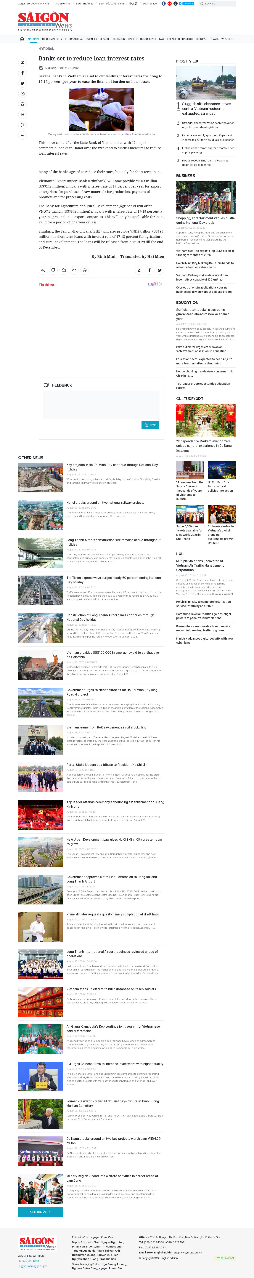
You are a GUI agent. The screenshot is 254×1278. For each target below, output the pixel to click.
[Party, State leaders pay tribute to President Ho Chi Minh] (40, 777)
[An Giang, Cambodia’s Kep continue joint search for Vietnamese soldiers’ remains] (40, 1039)
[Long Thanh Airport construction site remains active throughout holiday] (40, 553)
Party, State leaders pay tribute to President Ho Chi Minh (108, 765)
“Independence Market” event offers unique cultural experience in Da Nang (204, 445)
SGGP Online (63, 3)
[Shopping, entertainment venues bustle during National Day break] (206, 197)
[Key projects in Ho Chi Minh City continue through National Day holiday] (40, 477)
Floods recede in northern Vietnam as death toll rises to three (205, 162)
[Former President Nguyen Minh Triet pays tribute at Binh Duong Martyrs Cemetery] (40, 1114)
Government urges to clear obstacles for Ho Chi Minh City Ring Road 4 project (112, 692)
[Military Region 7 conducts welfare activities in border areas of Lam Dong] (40, 1189)
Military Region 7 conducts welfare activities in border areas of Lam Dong (112, 1178)
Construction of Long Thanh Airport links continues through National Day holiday (110, 617)
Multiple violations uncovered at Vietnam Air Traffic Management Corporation (200, 565)
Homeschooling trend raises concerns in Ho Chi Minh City (204, 373)
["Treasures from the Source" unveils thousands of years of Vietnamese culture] (190, 470)
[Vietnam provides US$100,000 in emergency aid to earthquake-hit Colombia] (40, 665)
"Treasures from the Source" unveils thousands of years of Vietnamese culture (189, 491)
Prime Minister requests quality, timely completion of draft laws (113, 914)
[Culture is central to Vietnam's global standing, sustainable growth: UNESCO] (222, 514)
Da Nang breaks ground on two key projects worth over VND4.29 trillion (113, 1141)
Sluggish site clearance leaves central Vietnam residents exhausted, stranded (206, 109)
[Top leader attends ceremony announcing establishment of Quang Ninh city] (40, 815)
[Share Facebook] (22, 73)
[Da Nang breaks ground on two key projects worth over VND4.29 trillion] (40, 1151)
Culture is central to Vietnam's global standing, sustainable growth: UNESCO (221, 535)
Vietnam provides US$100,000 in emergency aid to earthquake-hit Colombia (113, 655)
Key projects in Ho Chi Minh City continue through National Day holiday (112, 467)
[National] (22, 135)
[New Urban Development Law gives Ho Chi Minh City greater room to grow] (40, 852)
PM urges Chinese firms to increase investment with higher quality (115, 1064)
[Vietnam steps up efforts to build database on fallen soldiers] (40, 1002)
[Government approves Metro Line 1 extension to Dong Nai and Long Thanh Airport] (40, 889)
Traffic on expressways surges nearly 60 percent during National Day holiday (114, 580)
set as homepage (225, 1258)
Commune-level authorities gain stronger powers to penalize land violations (203, 616)
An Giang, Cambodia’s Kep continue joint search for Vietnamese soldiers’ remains (113, 1028)
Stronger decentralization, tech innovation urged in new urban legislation (208, 125)
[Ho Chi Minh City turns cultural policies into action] (222, 470)
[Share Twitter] (22, 83)
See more (38, 1212)
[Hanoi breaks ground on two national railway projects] (40, 515)
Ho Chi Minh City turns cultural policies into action (220, 486)
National (33, 38)
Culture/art (148, 38)
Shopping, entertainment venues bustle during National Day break (205, 220)
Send (153, 425)
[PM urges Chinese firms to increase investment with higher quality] (40, 1076)
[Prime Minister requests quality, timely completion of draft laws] (40, 927)
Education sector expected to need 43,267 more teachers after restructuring (204, 361)
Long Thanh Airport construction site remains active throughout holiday (114, 542)
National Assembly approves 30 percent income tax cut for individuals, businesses (208, 137)
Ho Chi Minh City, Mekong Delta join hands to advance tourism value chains (205, 265)
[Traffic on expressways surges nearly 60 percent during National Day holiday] (40, 590)
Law (161, 38)
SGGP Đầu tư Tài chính (111, 3)
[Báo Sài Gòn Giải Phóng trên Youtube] (169, 3)
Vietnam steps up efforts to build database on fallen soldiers (111, 989)
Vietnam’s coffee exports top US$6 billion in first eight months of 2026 (205, 253)
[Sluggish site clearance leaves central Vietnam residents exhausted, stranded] (206, 83)
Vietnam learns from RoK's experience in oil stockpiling (107, 727)
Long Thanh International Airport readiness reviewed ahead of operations (112, 954)
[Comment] (22, 125)
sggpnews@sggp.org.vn (33, 1266)
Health (104, 38)
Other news (30, 457)
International (74, 38)
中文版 (133, 3)
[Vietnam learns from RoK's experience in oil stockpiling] (40, 740)
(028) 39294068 (29, 1261)
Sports (132, 38)
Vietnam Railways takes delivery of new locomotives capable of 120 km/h (202, 277)
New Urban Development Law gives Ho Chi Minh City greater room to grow (114, 841)
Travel (214, 38)
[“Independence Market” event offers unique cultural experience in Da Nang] (206, 420)
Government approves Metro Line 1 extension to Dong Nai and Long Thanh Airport (112, 879)
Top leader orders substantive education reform (203, 386)
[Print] (22, 104)
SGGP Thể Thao (84, 3)
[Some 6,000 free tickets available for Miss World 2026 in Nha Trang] (190, 514)
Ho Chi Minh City (52, 38)
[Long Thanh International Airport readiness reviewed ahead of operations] (40, 964)
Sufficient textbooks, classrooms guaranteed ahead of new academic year (202, 314)
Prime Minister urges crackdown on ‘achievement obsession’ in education (201, 349)
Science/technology (180, 38)
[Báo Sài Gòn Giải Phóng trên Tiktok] (175, 3)
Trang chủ (22, 39)
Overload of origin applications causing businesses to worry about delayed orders (204, 289)
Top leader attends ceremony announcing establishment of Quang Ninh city (115, 804)
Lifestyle (201, 38)
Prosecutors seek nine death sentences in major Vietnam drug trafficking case (204, 628)
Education (118, 38)
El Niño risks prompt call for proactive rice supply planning (208, 150)
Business (91, 38)
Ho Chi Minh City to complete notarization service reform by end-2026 (203, 604)
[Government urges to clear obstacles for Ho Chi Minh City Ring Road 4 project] (40, 703)
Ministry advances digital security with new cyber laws (204, 640)
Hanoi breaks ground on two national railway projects (105, 503)
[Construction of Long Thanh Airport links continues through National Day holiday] (40, 628)
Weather (226, 38)
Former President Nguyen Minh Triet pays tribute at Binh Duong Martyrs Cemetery (113, 1103)
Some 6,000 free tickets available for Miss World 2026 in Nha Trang (189, 533)
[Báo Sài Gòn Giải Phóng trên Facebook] (163, 3)
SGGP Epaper (150, 3)
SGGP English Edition (45, 21)
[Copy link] (22, 114)
